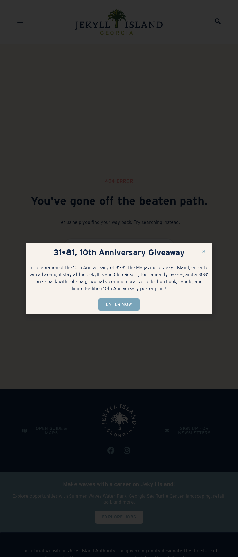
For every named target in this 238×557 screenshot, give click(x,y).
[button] (204, 251)
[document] (119, 278)
